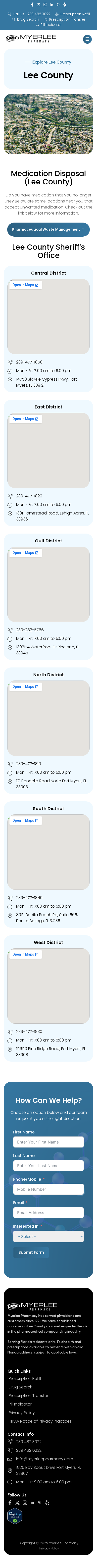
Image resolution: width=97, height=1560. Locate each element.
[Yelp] (65, 5)
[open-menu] (87, 39)
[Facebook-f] (32, 5)
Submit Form (31, 1252)
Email (18, 1203)
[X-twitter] (39, 5)
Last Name (24, 1156)
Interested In (26, 1226)
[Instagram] (45, 5)
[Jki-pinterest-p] (58, 5)
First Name (24, 1132)
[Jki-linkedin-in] (52, 5)
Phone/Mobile (27, 1179)
